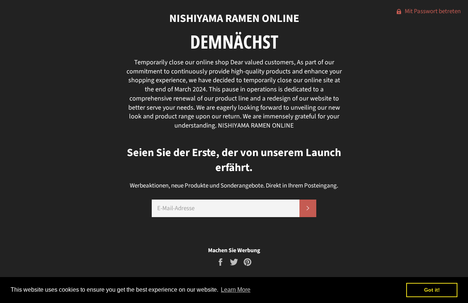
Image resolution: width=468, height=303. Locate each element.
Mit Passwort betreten (432, 11)
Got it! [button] (432, 290)
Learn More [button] (235, 290)
